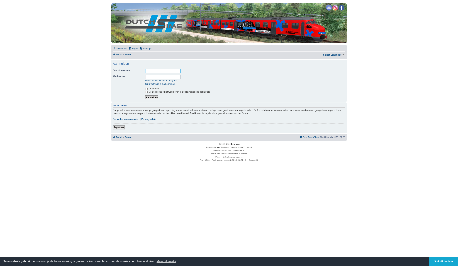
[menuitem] (120, 48)
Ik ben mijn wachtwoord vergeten (161, 80)
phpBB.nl (240, 150)
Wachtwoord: (119, 76)
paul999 (244, 154)
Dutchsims (235, 144)
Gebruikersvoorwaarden (126, 119)
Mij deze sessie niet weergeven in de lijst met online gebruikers (179, 92)
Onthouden (154, 88)
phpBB (219, 147)
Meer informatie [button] (166, 261)
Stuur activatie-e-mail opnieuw (160, 84)
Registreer (118, 127)
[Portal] (228, 23)
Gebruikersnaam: (122, 70)
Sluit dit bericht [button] (443, 261)
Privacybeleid (148, 119)
